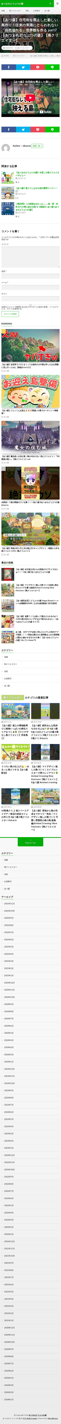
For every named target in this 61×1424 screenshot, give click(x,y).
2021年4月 (9, 1299)
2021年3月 (9, 1306)
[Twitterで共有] (23, 67)
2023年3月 (9, 1133)
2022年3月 (9, 1220)
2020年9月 (9, 1349)
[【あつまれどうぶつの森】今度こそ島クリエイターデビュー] (7, 177)
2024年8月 (9, 1011)
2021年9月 (9, 1263)
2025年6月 (9, 939)
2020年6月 (9, 1371)
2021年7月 (9, 1277)
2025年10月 (9, 911)
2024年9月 (9, 1004)
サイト (4, 294)
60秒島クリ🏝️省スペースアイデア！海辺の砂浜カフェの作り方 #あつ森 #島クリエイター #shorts (15, 815)
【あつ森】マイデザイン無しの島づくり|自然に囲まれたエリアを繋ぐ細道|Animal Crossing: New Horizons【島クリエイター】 (37, 588)
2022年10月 (9, 1169)
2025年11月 (9, 903)
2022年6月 (9, 1198)
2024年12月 (9, 983)
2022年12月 (9, 1155)
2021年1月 (9, 1320)
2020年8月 (9, 1356)
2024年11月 (9, 990)
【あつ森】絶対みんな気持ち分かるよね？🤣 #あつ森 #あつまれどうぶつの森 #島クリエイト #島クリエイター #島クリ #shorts (45, 731)
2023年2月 (9, 1141)
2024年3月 (9, 1047)
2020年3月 (9, 1392)
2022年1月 (9, 1234)
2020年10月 (9, 1342)
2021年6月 (9, 1284)
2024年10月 (9, 997)
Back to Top (31, 843)
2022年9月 (9, 1177)
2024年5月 (9, 1033)
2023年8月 (9, 1098)
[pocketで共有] (37, 67)
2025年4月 (9, 954)
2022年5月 (9, 1205)
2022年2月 (9, 1227)
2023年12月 (9, 1069)
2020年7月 (9, 1363)
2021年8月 (9, 1270)
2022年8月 (9, 1184)
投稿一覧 (36, 146)
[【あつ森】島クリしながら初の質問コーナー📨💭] (7, 193)
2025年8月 (9, 925)
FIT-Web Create (30, 1418)
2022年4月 (9, 1213)
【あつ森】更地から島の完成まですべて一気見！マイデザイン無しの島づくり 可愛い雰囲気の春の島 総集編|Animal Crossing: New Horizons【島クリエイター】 (44, 820)
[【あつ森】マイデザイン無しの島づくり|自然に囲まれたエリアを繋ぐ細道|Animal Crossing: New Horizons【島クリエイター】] (7, 590)
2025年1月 (9, 975)
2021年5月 (9, 1292)
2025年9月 (9, 918)
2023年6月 (9, 1112)
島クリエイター (15, 11)
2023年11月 (9, 1076)
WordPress (53, 1418)
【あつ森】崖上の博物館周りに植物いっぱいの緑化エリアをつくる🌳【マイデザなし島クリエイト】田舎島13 (14, 731)
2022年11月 (9, 1162)
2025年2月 (9, 968)
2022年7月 (9, 1191)
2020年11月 (9, 1335)
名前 (3, 271)
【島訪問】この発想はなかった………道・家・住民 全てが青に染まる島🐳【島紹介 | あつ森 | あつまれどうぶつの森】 (37, 207)
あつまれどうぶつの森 (38, 1415)
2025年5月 (9, 947)
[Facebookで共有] (8, 67)
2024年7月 (9, 1018)
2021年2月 (9, 1313)
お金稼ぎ (36, 11)
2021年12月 (9, 1241)
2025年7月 (9, 932)
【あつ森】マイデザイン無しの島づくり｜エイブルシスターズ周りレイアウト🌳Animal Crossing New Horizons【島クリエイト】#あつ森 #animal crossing (44, 774)
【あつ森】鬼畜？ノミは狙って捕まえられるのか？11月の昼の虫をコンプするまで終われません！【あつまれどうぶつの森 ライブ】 (37, 619)
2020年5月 (9, 1378)
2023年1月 (9, 1148)
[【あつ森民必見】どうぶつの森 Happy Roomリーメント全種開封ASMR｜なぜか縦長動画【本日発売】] (7, 605)
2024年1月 (9, 1062)
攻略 (3, 11)
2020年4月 (9, 1385)
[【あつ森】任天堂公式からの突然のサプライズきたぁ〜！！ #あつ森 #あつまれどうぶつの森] (7, 574)
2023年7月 (9, 1105)
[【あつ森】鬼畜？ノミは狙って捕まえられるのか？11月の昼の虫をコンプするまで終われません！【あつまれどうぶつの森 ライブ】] (7, 621)
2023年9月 (9, 1090)
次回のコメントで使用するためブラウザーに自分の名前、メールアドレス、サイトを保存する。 (30, 308)
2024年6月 (9, 1026)
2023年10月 (9, 1083)
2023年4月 (9, 1126)
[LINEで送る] (52, 67)
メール (4, 282)
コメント (5, 244)
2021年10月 (9, 1256)
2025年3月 (9, 961)
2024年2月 (9, 1054)
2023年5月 (9, 1119)
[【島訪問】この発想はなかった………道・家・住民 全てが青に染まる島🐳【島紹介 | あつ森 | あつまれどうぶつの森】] (7, 208)
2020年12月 (9, 1328)
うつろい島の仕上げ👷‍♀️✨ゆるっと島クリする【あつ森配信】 (15, 769)
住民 (27, 11)
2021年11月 (9, 1248)
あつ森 (47, 11)
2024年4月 (9, 1040)
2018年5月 (9, 1399)
